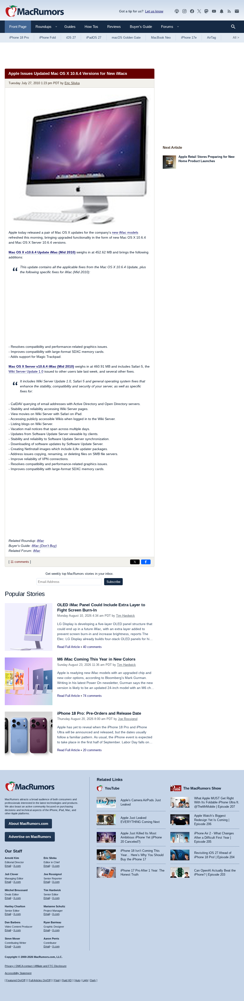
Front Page (17, 27)
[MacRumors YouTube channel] (214, 11)
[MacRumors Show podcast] (176, 11)
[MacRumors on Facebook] (192, 11)
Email (8, 865)
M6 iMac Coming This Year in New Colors (96, 659)
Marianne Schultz (54, 906)
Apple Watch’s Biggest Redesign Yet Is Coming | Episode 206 (211, 820)
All (236, 37)
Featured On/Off (15, 980)
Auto (77, 980)
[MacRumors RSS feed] (229, 11)
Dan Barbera (12, 922)
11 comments (19, 562)
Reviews (114, 27)
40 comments (92, 647)
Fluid (57, 980)
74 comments (92, 696)
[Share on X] (135, 562)
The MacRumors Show (202, 788)
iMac (40, 541)
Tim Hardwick (125, 615)
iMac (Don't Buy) (44, 546)
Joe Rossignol (127, 719)
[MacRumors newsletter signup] (236, 11)
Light (85, 980)
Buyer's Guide (141, 27)
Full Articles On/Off (40, 980)
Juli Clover (11, 874)
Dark (93, 980)
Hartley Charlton (15, 906)
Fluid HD (67, 980)
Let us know (154, 11)
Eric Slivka (72, 83)
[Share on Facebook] (146, 562)
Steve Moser (12, 938)
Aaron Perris (51, 938)
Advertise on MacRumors (30, 837)
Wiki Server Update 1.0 (26, 371)
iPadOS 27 (93, 37)
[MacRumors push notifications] (221, 11)
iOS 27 (71, 37)
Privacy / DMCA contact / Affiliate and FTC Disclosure (35, 966)
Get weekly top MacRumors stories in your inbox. (80, 573)
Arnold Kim (12, 858)
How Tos (91, 27)
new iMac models (125, 232)
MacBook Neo (161, 37)
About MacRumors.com (28, 823)
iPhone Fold (47, 37)
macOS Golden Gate (126, 37)
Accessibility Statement (18, 973)
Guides (70, 27)
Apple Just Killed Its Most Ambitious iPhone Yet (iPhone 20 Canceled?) (141, 837)
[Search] (234, 27)
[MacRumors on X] (199, 11)
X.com (17, 865)
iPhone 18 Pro (19, 37)
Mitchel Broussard (16, 890)
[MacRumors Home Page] (34, 11)
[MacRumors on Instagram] (184, 11)
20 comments (92, 750)
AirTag (211, 37)
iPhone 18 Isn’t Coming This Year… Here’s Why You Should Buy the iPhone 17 (142, 855)
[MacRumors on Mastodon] (206, 11)
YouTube (112, 788)
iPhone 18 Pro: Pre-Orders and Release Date (99, 713)
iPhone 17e (189, 37)
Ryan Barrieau (52, 922)
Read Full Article (68, 647)
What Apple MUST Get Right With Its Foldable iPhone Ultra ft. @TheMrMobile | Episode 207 (216, 802)
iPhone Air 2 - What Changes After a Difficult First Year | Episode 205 (214, 837)
